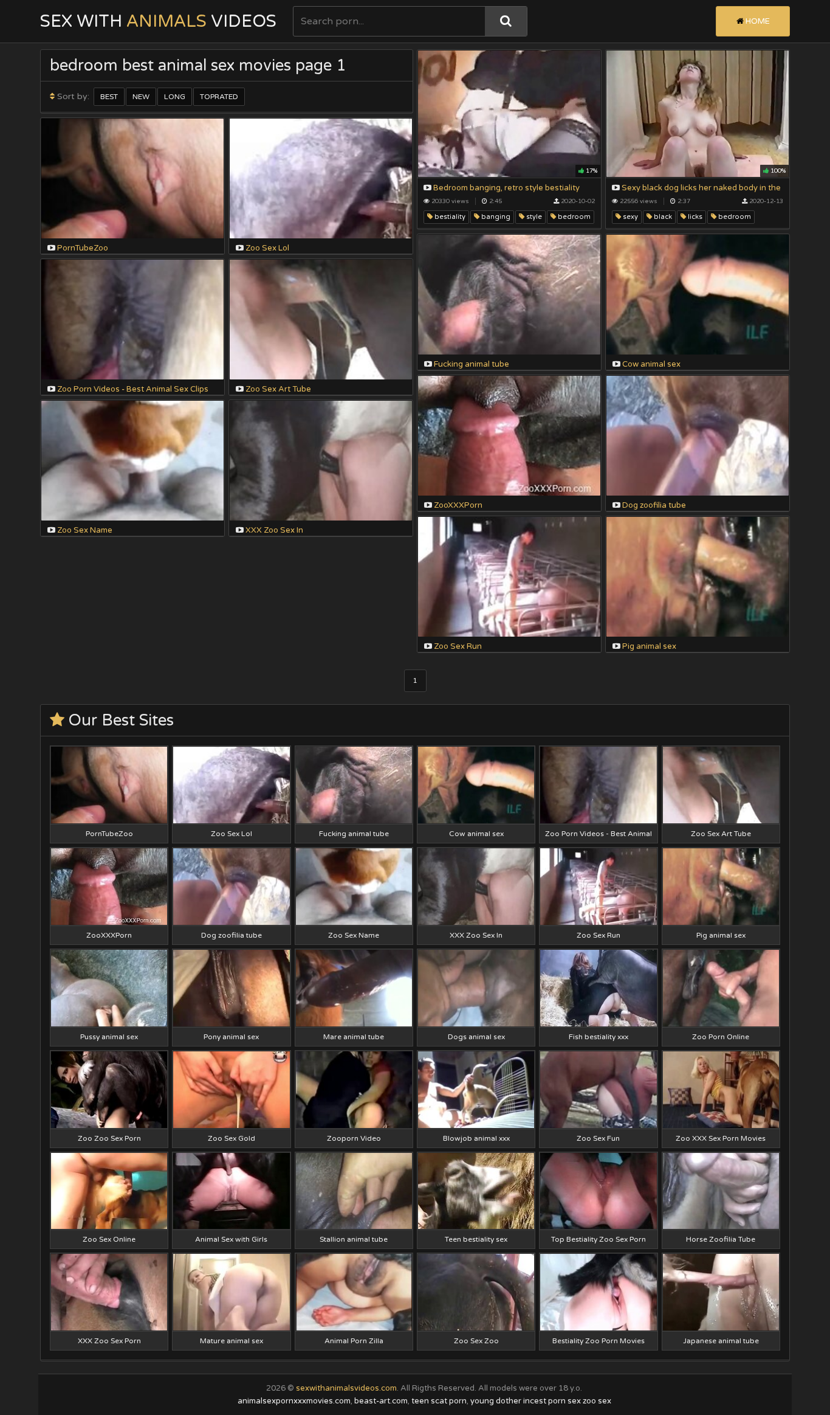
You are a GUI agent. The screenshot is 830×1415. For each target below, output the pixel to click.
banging (494, 217)
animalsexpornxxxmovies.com (294, 1401)
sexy (629, 217)
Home (757, 21)
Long (174, 96)
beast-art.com (381, 1401)
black (662, 217)
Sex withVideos (158, 21)
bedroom (573, 217)
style (533, 217)
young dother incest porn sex (525, 1401)
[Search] (506, 21)
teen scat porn (439, 1401)
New (140, 96)
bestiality (449, 217)
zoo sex (597, 1401)
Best (109, 96)
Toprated (219, 96)
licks (694, 217)
